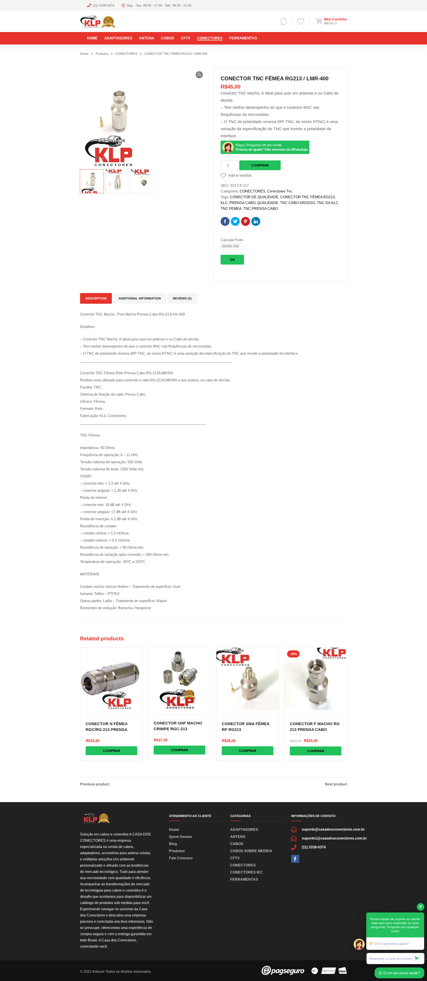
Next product (336, 784)
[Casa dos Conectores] (102, 21)
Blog (173, 844)
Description (96, 298)
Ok (232, 260)
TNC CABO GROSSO (297, 203)
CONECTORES (126, 53)
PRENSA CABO (243, 203)
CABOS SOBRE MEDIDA (251, 851)
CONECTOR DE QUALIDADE (254, 197)
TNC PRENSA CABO (260, 208)
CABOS (236, 844)
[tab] (96, 298)
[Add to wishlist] (136, 657)
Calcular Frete (232, 240)
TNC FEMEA (231, 208)
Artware (98, 971)
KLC (224, 203)
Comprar (260, 165)
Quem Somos (180, 837)
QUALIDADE (267, 203)
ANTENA (238, 837)
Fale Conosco (181, 858)
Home (84, 53)
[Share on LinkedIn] (255, 221)
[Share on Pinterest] (245, 221)
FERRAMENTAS (244, 879)
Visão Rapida (111, 679)
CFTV (235, 858)
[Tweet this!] (235, 221)
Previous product (94, 784)
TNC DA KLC (327, 203)
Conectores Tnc (279, 191)
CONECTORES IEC (246, 872)
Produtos (102, 53)
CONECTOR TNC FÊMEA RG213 (307, 197)
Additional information (140, 298)
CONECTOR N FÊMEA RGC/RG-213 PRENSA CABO (106, 730)
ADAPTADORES (244, 829)
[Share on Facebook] (225, 221)
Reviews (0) (182, 298)
